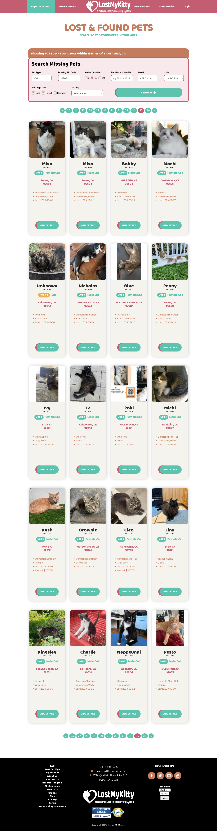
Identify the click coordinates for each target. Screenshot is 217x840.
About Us (52, 776)
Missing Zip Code (67, 72)
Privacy (52, 799)
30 (104, 110)
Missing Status (39, 87)
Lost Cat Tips (52, 769)
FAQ (52, 766)
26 (75, 110)
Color (167, 72)
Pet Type (36, 72)
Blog (52, 796)
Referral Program (52, 783)
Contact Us (52, 779)
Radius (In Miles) (93, 72)
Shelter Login (52, 786)
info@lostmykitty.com (113, 771)
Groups (52, 793)
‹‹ (62, 110)
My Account (52, 773)
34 (133, 110)
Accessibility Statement (52, 806)
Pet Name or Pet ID (121, 72)
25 (68, 110)
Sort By (75, 87)
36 (148, 110)
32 (119, 110)
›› (154, 110)
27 (83, 110)
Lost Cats (52, 789)
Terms (52, 803)
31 (112, 110)
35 (141, 110)
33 (126, 110)
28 (90, 110)
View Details (47, 225)
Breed (141, 72)
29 (97, 110)
